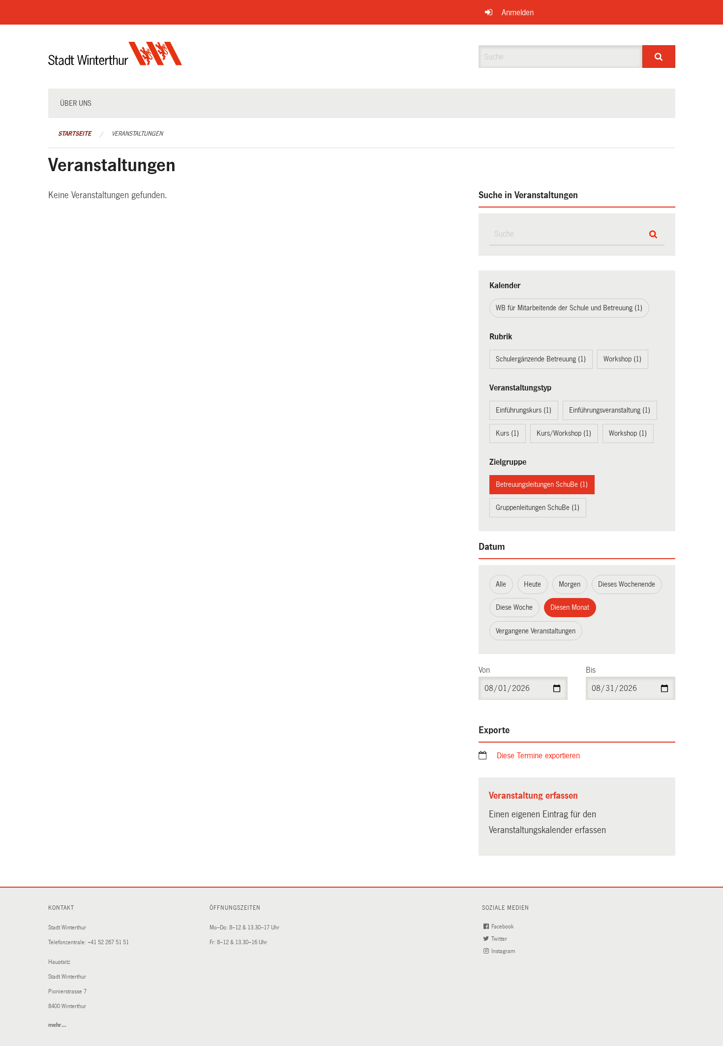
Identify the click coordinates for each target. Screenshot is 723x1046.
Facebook (503, 927)
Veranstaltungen (137, 133)
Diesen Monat (569, 607)
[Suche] (658, 56)
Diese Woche (514, 607)
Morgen (569, 584)
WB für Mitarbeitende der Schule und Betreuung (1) (569, 308)
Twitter (500, 939)
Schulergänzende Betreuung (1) (541, 359)
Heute (532, 584)
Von (484, 670)
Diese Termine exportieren (538, 755)
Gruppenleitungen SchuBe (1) (537, 507)
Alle (501, 584)
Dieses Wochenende (626, 584)
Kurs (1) (507, 433)
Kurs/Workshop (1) (564, 433)
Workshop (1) (622, 359)
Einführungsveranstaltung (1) (609, 410)
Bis (591, 670)
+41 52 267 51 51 (108, 942)
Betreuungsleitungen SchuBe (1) (542, 484)
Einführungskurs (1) (523, 410)
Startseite (74, 133)
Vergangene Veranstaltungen (535, 631)
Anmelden (518, 12)
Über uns (75, 103)
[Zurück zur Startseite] (115, 62)
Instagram (504, 951)
